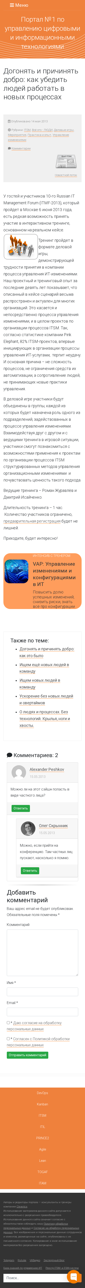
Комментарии (21, 148)
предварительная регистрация (32, 521)
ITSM (27, 130)
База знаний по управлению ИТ (22, 1268)
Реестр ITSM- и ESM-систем (62, 1268)
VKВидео (35, 1260)
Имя (11, 983)
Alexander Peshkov (47, 769)
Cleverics (22, 1206)
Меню (21, 5)
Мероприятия (17, 135)
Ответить (21, 808)
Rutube (22, 1260)
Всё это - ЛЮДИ (42, 130)
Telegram (8, 1260)
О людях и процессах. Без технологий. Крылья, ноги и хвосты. (44, 719)
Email (12, 1003)
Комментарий (18, 925)
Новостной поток (66, 175)
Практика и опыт (39, 135)
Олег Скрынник (53, 825)
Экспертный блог (54, 1260)
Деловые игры (64, 130)
